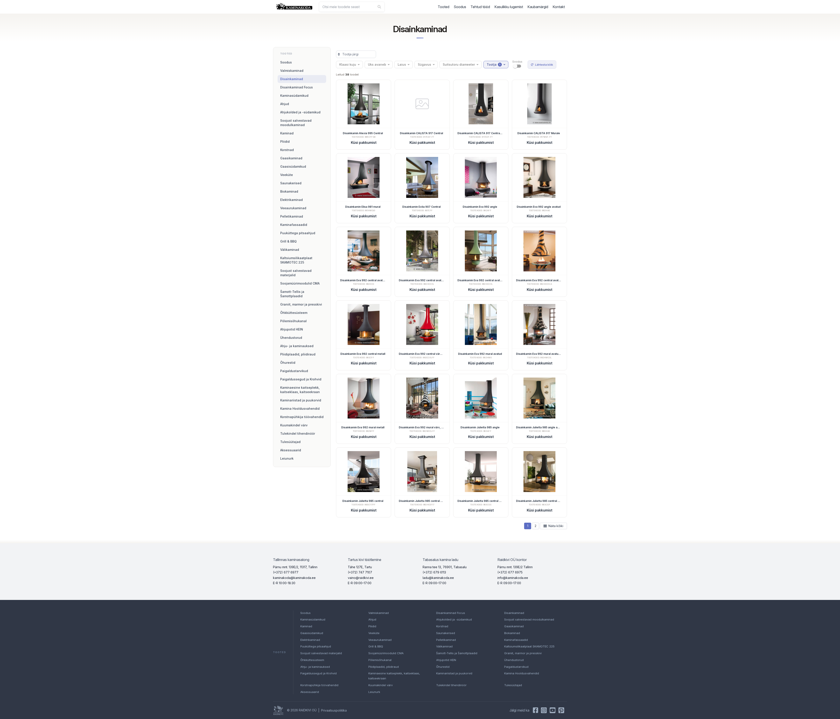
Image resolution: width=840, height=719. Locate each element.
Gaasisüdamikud (293, 166)
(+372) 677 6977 (285, 572)
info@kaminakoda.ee (512, 578)
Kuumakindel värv (294, 425)
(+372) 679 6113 (434, 572)
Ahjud (284, 104)
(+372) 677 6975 (510, 572)
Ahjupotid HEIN (291, 329)
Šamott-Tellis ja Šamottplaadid (292, 294)
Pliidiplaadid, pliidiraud (297, 354)
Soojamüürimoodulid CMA (300, 283)
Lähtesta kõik (544, 64)
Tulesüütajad (290, 442)
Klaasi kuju (347, 64)
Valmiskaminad (291, 70)
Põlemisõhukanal (293, 321)
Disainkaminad (291, 79)
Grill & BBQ (288, 241)
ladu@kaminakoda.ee (438, 578)
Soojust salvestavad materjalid (296, 273)
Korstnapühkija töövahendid (302, 417)
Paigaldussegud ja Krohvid (300, 379)
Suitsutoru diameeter (459, 64)
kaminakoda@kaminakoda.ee (294, 578)
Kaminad (287, 133)
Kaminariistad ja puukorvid (300, 400)
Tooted (443, 7)
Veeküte (286, 175)
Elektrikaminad (291, 200)
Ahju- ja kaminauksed (296, 346)
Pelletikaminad (291, 216)
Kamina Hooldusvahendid (300, 408)
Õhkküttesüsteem (293, 313)
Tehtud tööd (480, 7)
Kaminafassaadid (293, 225)
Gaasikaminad (291, 158)
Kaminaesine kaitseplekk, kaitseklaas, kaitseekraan (300, 390)
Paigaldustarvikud (294, 371)
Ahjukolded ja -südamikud (300, 112)
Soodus (460, 7)
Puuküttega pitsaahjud (297, 233)
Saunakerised (290, 183)
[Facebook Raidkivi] (535, 710)
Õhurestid (287, 362)
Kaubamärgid (537, 7)
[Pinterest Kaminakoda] (561, 710)
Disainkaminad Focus (296, 87)
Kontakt (559, 7)
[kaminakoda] (294, 6)
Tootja (493, 64)
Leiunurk (287, 458)
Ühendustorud (291, 337)
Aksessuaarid (290, 450)
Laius (402, 64)
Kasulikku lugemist (508, 7)
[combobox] (352, 7)
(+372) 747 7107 (360, 572)
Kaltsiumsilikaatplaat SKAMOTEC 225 (296, 260)
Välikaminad (289, 249)
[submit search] (379, 7)
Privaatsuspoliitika (334, 710)
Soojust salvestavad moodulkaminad (296, 123)
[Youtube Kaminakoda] (553, 710)
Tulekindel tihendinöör (297, 433)
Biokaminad (289, 191)
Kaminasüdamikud (294, 95)
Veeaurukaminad (293, 208)
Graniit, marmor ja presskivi (301, 304)
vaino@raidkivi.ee (361, 578)
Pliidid (285, 141)
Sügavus (424, 64)
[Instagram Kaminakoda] (544, 710)
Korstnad (287, 150)
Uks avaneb (377, 64)
